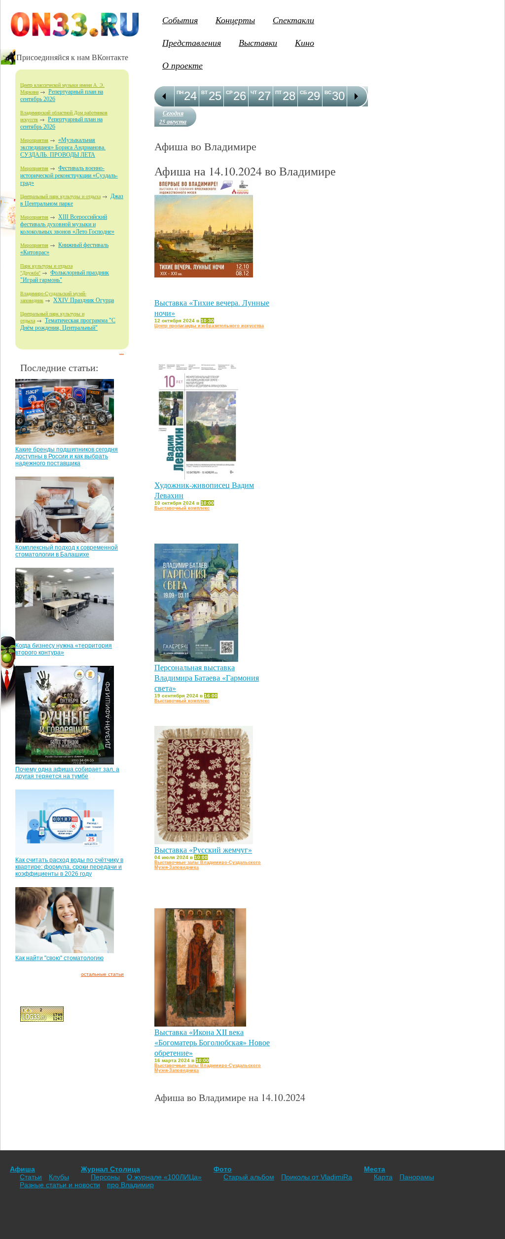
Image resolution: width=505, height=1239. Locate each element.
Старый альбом (248, 1177)
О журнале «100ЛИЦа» (164, 1177)
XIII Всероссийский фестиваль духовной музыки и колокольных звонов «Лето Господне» (67, 224)
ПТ (278, 92)
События (180, 20)
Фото (223, 1169)
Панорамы (416, 1177)
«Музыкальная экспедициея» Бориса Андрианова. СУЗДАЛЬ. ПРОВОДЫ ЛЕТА (63, 147)
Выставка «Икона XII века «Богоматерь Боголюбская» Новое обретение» (212, 1042)
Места (374, 1169)
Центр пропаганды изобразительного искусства (209, 325)
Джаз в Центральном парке (71, 200)
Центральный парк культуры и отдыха (60, 196)
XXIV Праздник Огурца (83, 300)
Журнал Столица (110, 1169)
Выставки (258, 42)
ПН (180, 92)
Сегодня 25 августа (172, 117)
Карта (383, 1177)
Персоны (105, 1177)
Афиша (22, 1169)
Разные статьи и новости (60, 1185)
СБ (303, 92)
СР (229, 92)
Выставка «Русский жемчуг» (203, 849)
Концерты (235, 20)
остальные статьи (102, 974)
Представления (191, 42)
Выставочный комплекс (182, 508)
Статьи (31, 1177)
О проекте (182, 65)
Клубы (59, 1177)
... (121, 352)
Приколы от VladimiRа (316, 1177)
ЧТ (254, 92)
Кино (304, 42)
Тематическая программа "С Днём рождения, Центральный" (67, 324)
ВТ (204, 92)
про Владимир (130, 1185)
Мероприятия (34, 140)
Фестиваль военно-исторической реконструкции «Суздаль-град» (69, 175)
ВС (328, 92)
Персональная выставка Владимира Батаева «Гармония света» (206, 677)
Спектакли (293, 20)
